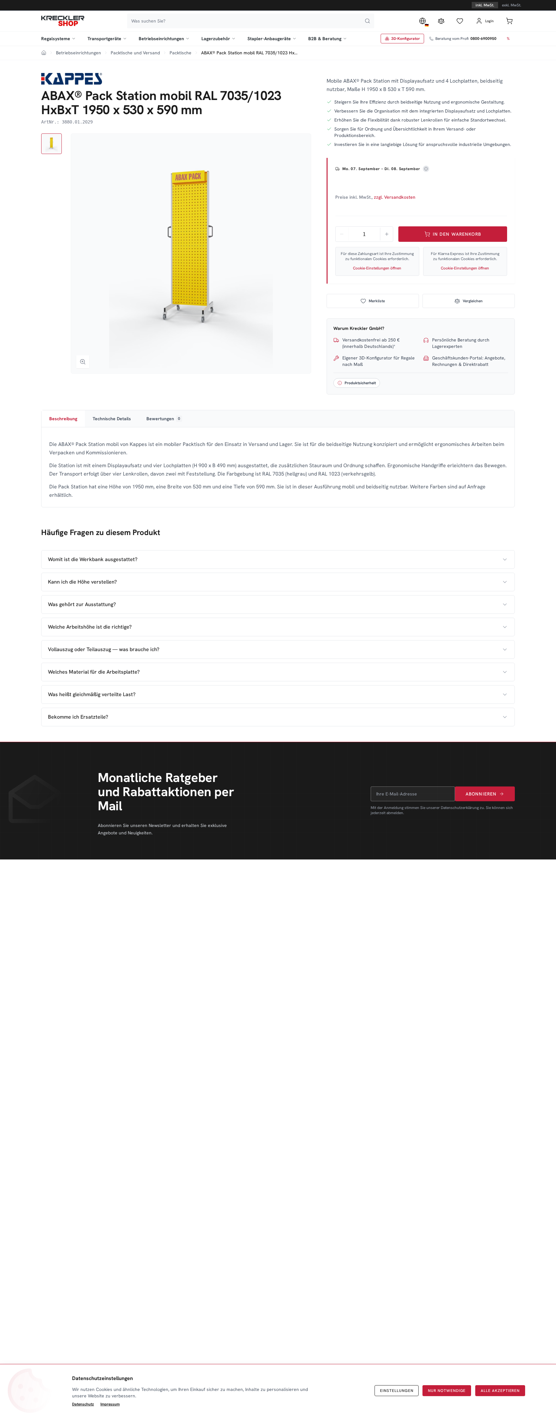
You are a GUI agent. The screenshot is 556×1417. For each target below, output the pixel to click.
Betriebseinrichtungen (78, 53)
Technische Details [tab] (112, 419)
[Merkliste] (459, 20)
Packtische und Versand (135, 53)
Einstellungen (396, 1390)
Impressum (110, 1404)
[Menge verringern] (342, 234)
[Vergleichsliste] (441, 20)
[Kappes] (71, 79)
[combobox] (250, 21)
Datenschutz (83, 1404)
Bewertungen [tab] (163, 419)
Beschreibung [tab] (63, 419)
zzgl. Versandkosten (394, 197)
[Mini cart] (509, 20)
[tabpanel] (278, 469)
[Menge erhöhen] (386, 234)
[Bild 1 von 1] (51, 143)
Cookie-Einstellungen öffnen (377, 268)
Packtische (180, 53)
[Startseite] (62, 21)
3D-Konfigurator (405, 38)
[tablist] (278, 418)
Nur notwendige (447, 1390)
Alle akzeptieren (500, 1390)
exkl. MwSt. (511, 5)
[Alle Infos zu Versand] (426, 169)
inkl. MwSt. (485, 5)
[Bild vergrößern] (82, 361)
